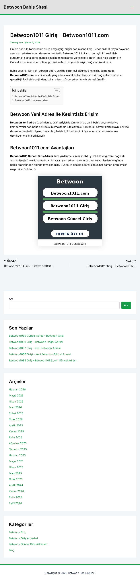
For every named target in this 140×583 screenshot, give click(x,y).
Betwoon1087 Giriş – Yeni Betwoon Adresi (35, 348)
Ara (11, 298)
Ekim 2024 (15, 497)
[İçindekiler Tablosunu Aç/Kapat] (55, 91)
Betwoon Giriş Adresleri (23, 538)
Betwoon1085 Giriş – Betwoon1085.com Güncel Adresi (42, 360)
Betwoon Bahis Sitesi (25, 7)
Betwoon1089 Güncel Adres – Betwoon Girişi (36, 335)
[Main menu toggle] (132, 7)
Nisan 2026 (16, 401)
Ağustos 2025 (18, 443)
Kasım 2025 (16, 431)
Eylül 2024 (15, 503)
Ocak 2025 (16, 479)
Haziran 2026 (17, 389)
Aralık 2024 (16, 485)
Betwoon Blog (17, 532)
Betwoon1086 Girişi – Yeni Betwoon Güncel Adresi (40, 354)
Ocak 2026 (16, 419)
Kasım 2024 (16, 491)
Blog (11, 550)
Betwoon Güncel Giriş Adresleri (28, 544)
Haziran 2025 (17, 455)
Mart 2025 (15, 473)
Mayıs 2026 (16, 395)
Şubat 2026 (16, 413)
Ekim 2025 (15, 437)
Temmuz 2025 (18, 449)
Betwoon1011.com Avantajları (31, 100)
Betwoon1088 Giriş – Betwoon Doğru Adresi (36, 342)
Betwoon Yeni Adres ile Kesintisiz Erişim (36, 96)
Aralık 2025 (16, 425)
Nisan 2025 (16, 467)
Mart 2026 (15, 407)
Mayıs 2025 (16, 461)
